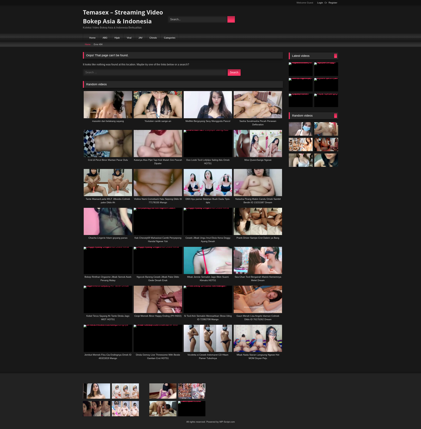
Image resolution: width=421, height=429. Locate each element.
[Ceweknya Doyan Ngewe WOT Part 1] (326, 85)
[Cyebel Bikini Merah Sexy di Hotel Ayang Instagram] (125, 391)
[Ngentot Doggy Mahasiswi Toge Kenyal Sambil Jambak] (326, 69)
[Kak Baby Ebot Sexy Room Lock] (96, 391)
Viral (129, 37)
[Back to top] (412, 421)
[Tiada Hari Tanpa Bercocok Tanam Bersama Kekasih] (301, 129)
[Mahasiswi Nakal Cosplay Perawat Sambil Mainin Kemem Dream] (163, 391)
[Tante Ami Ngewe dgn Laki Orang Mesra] (163, 408)
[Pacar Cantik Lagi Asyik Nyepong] (326, 100)
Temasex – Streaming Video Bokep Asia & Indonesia (123, 16)
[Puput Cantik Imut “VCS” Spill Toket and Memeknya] (96, 408)
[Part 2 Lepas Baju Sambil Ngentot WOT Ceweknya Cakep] (301, 85)
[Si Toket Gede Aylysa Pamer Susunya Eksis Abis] (301, 100)
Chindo (153, 37)
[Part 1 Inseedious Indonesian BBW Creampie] (191, 408)
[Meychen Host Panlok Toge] (301, 160)
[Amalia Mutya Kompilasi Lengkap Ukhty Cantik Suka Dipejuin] (326, 160)
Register (333, 2)
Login (320, 2)
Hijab (117, 37)
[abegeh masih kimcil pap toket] (326, 129)
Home (92, 37)
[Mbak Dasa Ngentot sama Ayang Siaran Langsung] (326, 144)
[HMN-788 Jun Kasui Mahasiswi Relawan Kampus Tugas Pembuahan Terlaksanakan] (301, 69)
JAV (140, 37)
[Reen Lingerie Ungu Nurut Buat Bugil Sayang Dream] (301, 144)
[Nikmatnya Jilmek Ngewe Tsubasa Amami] (191, 391)
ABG (105, 37)
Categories (169, 37)
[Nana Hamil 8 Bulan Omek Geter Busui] (125, 408)
